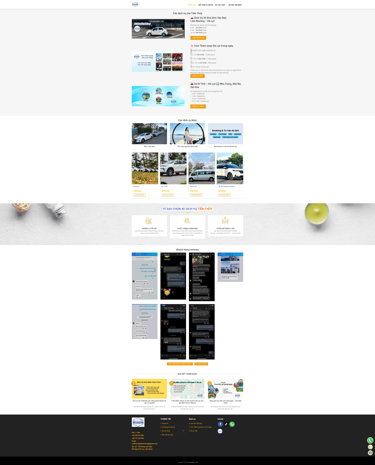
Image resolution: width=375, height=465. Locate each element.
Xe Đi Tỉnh (193, 431)
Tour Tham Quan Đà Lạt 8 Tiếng (201, 427)
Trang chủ (192, 5)
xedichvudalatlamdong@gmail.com (144, 444)
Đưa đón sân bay (196, 423)
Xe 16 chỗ (193, 186)
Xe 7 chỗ (164, 186)
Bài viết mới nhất (235, 5)
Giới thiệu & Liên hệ (205, 5)
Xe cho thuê (220, 5)
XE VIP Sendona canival (226, 186)
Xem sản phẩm (139, 195)
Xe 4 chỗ (136, 186)
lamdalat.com (193, 462)
